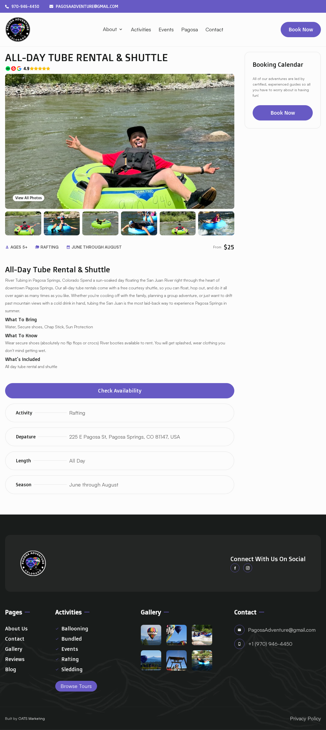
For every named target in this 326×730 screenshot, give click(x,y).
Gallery (13, 649)
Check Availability (120, 390)
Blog (10, 669)
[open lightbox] (119, 141)
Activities (141, 29)
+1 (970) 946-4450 (270, 644)
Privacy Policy (305, 718)
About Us (16, 628)
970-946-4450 (25, 6)
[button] (113, 29)
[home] (18, 29)
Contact (214, 29)
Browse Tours (76, 686)
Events (166, 29)
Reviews (14, 659)
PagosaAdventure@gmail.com (87, 6)
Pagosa (189, 29)
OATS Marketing (31, 718)
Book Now (282, 113)
